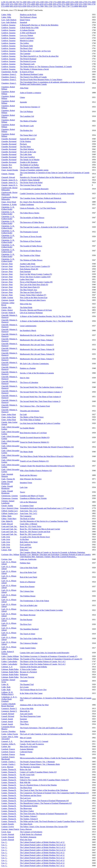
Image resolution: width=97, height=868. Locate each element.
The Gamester (25, 54)
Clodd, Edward (7, 524)
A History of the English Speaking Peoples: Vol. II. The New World (45, 316)
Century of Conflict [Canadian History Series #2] (38, 772)
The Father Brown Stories (29, 213)
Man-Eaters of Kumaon (28, 747)
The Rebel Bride (26, 307)
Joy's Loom (24, 687)
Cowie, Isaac (6, 832)
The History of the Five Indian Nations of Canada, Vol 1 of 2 (42, 662)
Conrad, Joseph (7, 719)
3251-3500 (14, 4)
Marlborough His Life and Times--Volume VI (37, 335)
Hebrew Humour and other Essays (33, 300)
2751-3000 (91, 2)
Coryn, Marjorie (7, 767)
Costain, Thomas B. (8, 769)
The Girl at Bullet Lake (28, 605)
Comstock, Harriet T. (9, 709)
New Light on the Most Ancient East (33, 298)
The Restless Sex (26, 130)
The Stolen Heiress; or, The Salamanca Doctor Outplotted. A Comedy (46, 67)
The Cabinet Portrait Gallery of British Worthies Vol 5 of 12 (42, 860)
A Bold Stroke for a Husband (31, 834)
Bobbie (22, 731)
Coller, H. (5, 684)
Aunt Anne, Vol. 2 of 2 (28, 513)
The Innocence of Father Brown (32, 222)
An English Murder (27, 428)
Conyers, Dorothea (8, 731)
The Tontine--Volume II (29, 819)
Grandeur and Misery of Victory (32, 496)
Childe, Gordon (7, 298)
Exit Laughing (25, 545)
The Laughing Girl (27, 116)
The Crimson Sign (27, 591)
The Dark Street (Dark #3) (30, 287)
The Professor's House (28, 17)
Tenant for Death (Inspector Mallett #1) (34, 442)
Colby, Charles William (10, 656)
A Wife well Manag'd (28, 33)
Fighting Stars (25, 563)
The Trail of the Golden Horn (31, 638)
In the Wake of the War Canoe (31, 693)
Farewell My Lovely (27, 139)
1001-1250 (31, 2)
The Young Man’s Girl (28, 135)
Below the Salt (25, 769)
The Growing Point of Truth (30, 185)
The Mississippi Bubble (28, 806)
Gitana (22, 97)
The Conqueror (25, 516)
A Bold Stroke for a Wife (29, 28)
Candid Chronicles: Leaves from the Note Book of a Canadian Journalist (47, 193)
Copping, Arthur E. (8, 744)
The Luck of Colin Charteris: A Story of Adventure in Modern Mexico (46, 734)
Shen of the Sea (26, 304)
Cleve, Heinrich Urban (9, 508)
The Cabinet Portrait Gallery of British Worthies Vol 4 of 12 (42, 858)
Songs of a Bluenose (27, 582)
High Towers (25, 777)
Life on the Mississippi (28, 502)
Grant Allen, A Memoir (28, 524)
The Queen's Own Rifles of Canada (33, 77)
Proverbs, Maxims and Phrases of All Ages (36, 310)
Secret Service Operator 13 (30, 107)
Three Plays (24, 724)
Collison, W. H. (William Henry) (7, 693)
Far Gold (23, 414)
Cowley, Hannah (7, 834)
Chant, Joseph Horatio (9, 170)
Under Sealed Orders (28, 648)
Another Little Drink (27, 264)
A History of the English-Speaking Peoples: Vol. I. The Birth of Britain (46, 321)
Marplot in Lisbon (26, 41)
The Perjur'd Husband (28, 59)
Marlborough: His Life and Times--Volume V (37, 359)
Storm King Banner (27, 587)
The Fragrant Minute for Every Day (33, 690)
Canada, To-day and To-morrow (32, 744)
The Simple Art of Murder (29, 160)
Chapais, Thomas (7, 174)
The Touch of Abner (27, 634)
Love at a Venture (26, 35)
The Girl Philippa (26, 112)
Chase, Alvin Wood (8, 202)
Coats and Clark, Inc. (9, 526)
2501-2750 (83, 2)
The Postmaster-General (29, 232)
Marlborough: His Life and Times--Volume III (37, 349)
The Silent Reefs (26, 824)
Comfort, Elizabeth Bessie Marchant (8, 705)
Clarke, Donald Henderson (7, 483)
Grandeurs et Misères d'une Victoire (33, 498)
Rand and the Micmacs (28, 475)
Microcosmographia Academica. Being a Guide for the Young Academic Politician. (51, 758)
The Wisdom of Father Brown (31, 260)
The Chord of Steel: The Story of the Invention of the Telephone (44, 790)
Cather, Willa (6, 15)
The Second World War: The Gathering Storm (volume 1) (41, 387)
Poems (22, 754)
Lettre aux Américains (28, 559)
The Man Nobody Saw (28, 290)
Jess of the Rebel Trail (28, 572)
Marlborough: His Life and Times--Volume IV (37, 354)
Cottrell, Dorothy (7, 824)
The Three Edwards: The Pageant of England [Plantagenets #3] (43, 814)
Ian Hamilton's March (28, 330)
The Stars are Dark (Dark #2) (31, 292)
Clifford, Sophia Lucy (9, 511)
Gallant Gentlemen (27, 204)
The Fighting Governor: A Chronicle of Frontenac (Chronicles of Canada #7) (48, 656)
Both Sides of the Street (28, 542)
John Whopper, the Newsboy (31, 479)
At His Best (24, 539)
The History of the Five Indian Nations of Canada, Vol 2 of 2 (42, 664)
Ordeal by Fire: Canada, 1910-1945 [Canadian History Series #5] (44, 780)
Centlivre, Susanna (8, 25)
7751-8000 (74, 6)
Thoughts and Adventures (29, 411)
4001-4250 (39, 4)
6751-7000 (39, 6)
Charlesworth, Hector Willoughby (9, 189)
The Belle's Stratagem (28, 837)
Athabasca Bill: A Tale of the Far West (34, 705)
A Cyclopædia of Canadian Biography (34, 189)
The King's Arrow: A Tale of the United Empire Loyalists (41, 610)
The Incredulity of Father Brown (32, 218)
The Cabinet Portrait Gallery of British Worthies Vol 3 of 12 (42, 855)
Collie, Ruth (5, 687)
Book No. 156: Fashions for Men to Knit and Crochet (40, 529)
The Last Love (25, 798)
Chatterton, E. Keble (9, 204)
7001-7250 (48, 6)
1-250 (3, 2)
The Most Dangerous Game (30, 716)
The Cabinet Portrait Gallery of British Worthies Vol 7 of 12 (42, 866)
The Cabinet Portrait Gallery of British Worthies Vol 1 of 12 (42, 842)
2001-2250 (66, 2)
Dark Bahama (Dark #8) (29, 269)
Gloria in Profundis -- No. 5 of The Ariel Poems (38, 208)
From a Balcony (26, 829)
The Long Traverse (27, 677)
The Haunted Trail (27, 684)
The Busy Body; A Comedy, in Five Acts (35, 51)
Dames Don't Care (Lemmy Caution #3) (35, 266)
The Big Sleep (25, 147)
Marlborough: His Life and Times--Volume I (36, 340)
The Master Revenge (27, 615)
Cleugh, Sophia (7, 506)
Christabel (23, 681)
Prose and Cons (26, 547)
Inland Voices (25, 20)
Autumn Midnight (26, 749)
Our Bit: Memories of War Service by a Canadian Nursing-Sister (44, 521)
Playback (23, 144)
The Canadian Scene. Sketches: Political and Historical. (40, 198)
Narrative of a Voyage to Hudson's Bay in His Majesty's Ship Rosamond (47, 177)
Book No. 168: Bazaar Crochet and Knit (35, 532)
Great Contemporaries (28, 326)
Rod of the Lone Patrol (28, 577)
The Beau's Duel (26, 48)
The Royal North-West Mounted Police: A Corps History (41, 80)
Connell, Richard (7, 714)
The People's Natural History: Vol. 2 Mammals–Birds (40, 764)
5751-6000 (5, 6)
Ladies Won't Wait (27, 279)
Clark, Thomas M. (8, 479)
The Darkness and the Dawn (30, 795)
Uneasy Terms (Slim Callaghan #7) (33, 295)
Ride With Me (25, 782)
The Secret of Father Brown (30, 251)
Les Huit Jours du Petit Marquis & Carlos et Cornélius (40, 423)
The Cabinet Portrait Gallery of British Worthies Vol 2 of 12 (42, 853)
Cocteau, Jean (6, 559)
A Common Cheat (26, 506)
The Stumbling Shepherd (29, 629)
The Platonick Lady (27, 64)
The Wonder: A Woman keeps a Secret (34, 69)
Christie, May (6, 307)
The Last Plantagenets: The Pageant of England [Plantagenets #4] (44, 801)
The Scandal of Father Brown (31, 246)
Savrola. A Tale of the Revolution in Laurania (37, 373)
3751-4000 (31, 4)
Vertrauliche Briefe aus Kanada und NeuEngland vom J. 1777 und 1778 (47, 508)
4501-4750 (57, 4)
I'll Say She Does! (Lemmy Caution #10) (35, 277)
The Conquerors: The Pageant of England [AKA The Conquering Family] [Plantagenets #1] (54, 793)
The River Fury (25, 624)
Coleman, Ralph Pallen (10, 669)
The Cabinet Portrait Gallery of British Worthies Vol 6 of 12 (42, 863)
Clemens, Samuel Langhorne (7, 502)
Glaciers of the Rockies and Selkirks (33, 667)
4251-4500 (48, 4)
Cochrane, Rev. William (10, 555)
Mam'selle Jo (25, 711)
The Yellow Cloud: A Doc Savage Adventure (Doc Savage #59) (44, 827)
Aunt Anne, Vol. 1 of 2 (28, 511)
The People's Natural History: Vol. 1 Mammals (37, 762)
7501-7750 (65, 6)
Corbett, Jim (5, 747)
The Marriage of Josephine (30, 767)
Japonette (23, 102)
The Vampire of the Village (30, 255)
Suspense (23, 719)
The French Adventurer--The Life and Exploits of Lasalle (41, 728)
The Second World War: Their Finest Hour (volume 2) (40, 401)
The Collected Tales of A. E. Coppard (34, 741)
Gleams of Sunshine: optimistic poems (34, 170)
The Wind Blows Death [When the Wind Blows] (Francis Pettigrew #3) (46, 456)
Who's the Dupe (26, 840)
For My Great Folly (27, 775)
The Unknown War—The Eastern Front (35, 406)
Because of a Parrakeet (28, 672)
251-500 (9, 2)
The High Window (27, 149)
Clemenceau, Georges (9, 496)
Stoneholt (23, 22)
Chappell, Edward (8, 177)
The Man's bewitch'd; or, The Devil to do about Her (39, 56)
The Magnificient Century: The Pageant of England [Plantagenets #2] (46, 803)
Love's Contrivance (27, 38)
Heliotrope (24, 674)
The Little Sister (26, 154)
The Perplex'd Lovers (28, 61)
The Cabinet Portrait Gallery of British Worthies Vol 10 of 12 (42, 845)
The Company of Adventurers (31, 832)
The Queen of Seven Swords (31, 236)
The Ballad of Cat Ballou (29, 165)
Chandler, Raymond (8, 139)
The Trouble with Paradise (30, 167)
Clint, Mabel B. (7, 521)
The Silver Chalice (27, 811)
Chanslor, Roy (6, 165)
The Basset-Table (26, 46)
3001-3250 (5, 4)
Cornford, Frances (8, 749)
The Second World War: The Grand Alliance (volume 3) (41, 392)
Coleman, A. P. (7, 667)
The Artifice (24, 43)
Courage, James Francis (10, 829)
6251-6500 (22, 6)
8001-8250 (83, 6)
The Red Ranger (26, 620)
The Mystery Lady (27, 126)
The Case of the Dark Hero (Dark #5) (34, 285)
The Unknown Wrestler (28, 643)
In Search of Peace (27, 72)
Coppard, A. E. (7, 741)
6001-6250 (14, 6)
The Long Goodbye (27, 157)
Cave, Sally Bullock (8, 20)
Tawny (22, 492)
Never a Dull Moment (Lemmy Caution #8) (36, 282)
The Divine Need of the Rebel (31, 183)
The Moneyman (26, 808)
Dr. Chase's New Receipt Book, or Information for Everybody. (43, 202)
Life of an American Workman (31, 313)
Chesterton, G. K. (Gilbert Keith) (8, 208)
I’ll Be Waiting (25, 141)
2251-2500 (74, 2)
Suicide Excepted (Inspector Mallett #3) (34, 437)
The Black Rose (26, 788)
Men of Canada (25, 738)
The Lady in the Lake (28, 152)
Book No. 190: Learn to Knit (31, 534)
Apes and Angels (26, 714)
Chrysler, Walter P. (8, 313)
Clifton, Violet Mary (8, 519)
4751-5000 (65, 4)
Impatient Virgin (26, 483)
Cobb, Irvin (5, 537)
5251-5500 (83, 4)
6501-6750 (31, 6)
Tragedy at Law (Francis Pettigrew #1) (34, 461)
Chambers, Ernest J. (8, 74)
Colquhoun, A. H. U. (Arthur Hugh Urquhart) (9, 699)
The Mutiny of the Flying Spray (32, 417)
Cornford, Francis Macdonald (8, 758)
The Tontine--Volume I (28, 816)
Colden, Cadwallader (9, 662)
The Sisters (24, 721)
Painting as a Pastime (28, 368)
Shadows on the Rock (28, 15)
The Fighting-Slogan (27, 596)
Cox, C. (4, 842)
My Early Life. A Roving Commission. (34, 364)
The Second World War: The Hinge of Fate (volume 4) (40, 397)
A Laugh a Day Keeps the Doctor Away (35, 537)
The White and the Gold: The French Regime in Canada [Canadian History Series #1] (52, 821)
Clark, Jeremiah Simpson (7, 475)
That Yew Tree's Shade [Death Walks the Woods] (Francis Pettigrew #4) (47, 447)
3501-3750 (22, 4)
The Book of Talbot (27, 519)
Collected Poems (26, 752)
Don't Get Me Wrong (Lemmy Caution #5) (36, 274)
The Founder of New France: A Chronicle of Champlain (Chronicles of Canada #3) (51, 659)
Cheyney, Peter (7, 264)
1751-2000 (57, 2)
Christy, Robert (7, 310)
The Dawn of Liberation (29, 382)
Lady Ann (23, 487)
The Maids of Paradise (28, 121)
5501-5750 (91, 4)
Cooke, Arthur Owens (9, 734)
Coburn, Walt (6, 550)
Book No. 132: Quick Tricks (30, 526)
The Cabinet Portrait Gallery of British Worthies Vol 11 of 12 (42, 847)
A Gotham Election (27, 30)
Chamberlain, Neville (9, 72)
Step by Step (24, 378)
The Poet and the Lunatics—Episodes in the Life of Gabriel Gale (44, 227)
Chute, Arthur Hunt (8, 414)
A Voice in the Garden (28, 669)
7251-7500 (57, 6)
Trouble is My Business (28, 162)
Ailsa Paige (24, 88)
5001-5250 (74, 4)
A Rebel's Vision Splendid (30, 180)
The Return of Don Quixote (30, 241)
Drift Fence (24, 550)
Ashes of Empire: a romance (30, 93)
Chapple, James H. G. (9, 180)
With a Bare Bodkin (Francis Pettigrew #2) (36, 471)
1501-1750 (48, 2)
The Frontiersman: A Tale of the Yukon (34, 601)
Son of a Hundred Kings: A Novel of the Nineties (38, 785)
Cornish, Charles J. (8, 762)
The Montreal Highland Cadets (31, 74)
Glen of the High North (28, 568)
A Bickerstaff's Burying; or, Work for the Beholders (39, 25)
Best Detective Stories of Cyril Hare (33, 433)
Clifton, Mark (6, 516)
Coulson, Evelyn (7, 827)
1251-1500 (40, 2)
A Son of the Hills (26, 709)
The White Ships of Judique (30, 420)
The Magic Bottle (26, 452)
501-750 (16, 2)
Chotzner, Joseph (7, 300)
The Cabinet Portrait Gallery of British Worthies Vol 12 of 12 (42, 850)
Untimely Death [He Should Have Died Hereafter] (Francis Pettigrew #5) (47, 466)
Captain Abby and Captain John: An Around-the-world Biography (44, 653)
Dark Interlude (25, 272)
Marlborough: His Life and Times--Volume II (37, 345)
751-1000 (22, 2)
